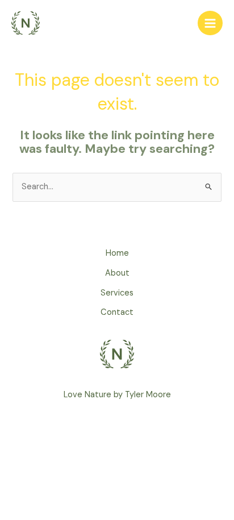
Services (117, 293)
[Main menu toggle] (210, 23)
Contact (117, 312)
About (117, 273)
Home (117, 253)
